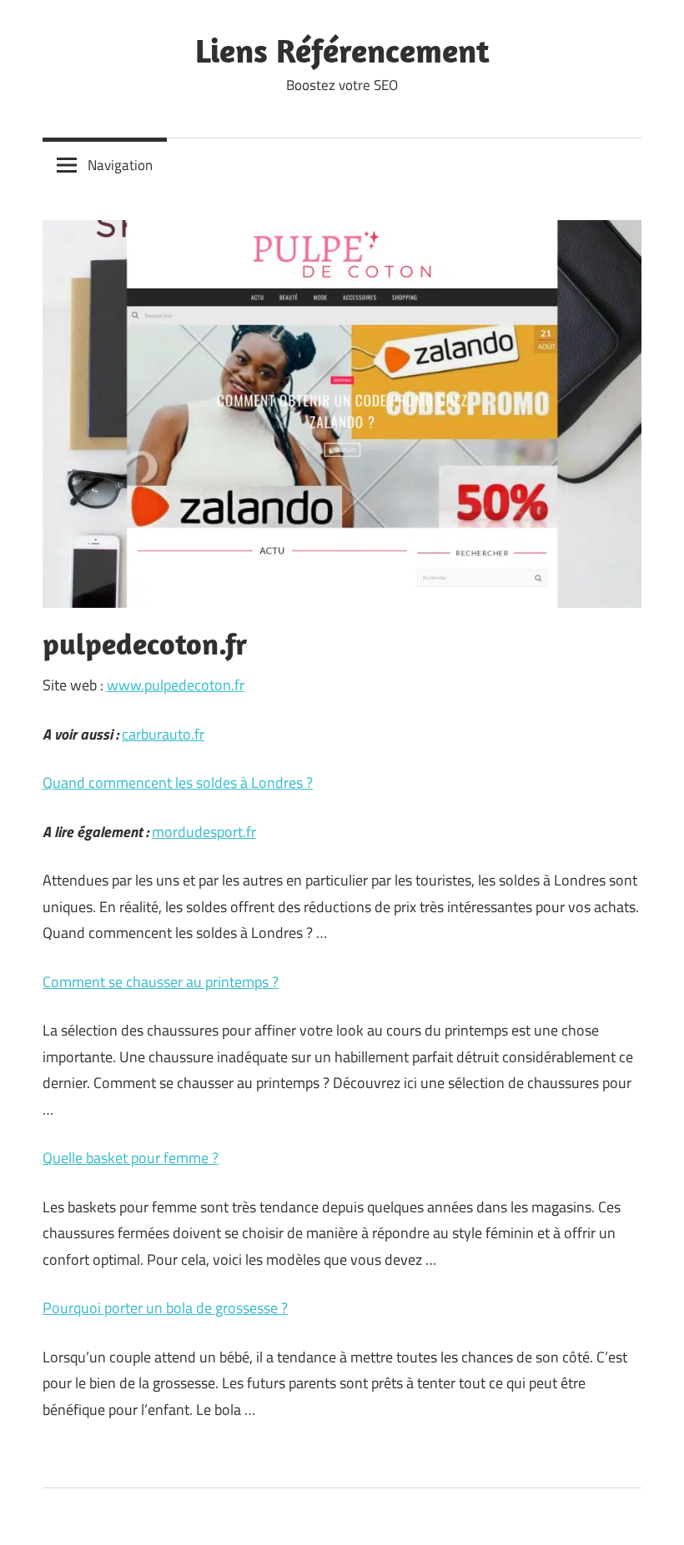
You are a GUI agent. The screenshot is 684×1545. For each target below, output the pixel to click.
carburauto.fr (163, 734)
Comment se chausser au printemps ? (161, 982)
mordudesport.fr (204, 831)
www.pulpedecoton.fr (175, 685)
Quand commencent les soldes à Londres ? (178, 782)
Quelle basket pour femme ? (131, 1157)
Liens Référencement (342, 50)
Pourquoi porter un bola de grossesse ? (165, 1308)
